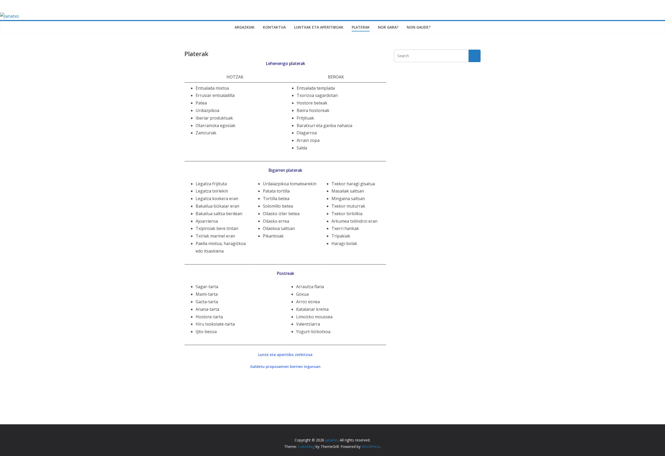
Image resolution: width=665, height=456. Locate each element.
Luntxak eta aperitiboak (318, 27)
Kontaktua (274, 27)
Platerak (361, 27)
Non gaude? (418, 27)
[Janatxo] (9, 16)
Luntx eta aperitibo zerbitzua (285, 354)
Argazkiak (245, 27)
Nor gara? (388, 27)
